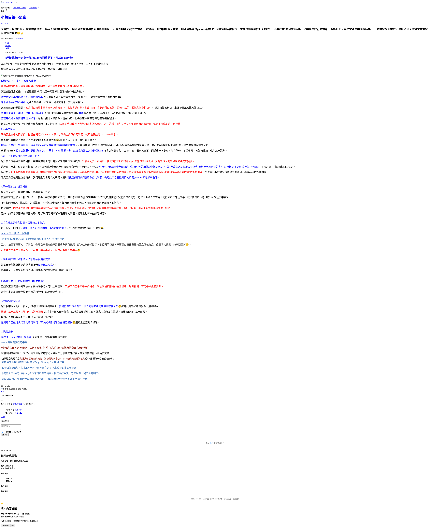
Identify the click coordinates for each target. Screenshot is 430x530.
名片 (7, 48)
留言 (20, 404)
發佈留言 (5, 435)
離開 (12, 525)
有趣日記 (18, 413)
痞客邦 (15, 404)
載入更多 (5, 421)
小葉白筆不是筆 (13, 17)
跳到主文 (4, 23)
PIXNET (198, 499)
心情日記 (18, 410)
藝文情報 (19, 38)
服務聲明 (236, 499)
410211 (3, 391)
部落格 (8, 46)
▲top (3, 417)
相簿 (7, 43)
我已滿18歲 (5, 525)
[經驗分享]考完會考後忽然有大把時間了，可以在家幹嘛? (39, 57)
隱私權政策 (227, 499)
